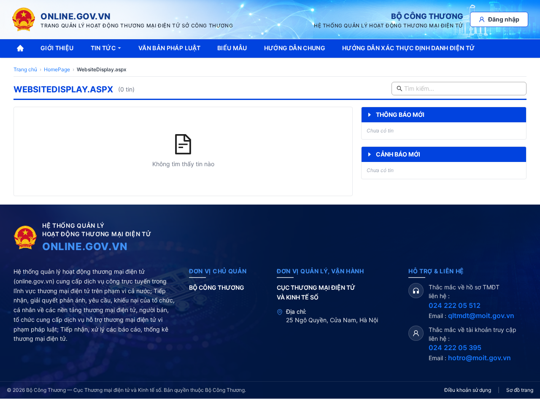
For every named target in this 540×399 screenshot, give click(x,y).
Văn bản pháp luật (169, 47)
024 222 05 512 (455, 305)
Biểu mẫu (232, 47)
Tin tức (103, 47)
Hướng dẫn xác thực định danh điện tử (408, 47)
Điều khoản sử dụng (467, 390)
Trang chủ (25, 69)
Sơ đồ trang (519, 390)
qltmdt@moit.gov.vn (481, 315)
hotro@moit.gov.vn (479, 357)
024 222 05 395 (455, 347)
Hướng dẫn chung (294, 47)
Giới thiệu (57, 47)
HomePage (57, 69)
